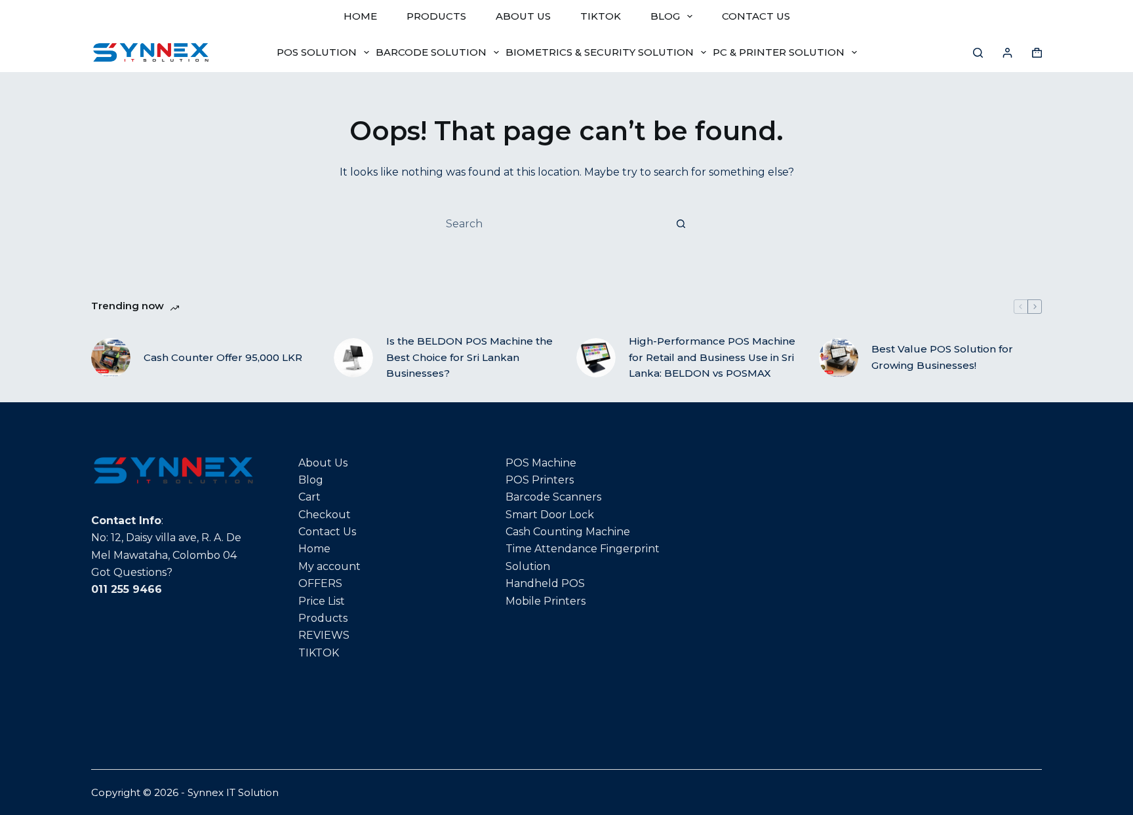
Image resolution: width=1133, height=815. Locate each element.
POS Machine (541, 463)
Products (323, 618)
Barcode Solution (431, 52)
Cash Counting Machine (568, 531)
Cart (309, 497)
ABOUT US (523, 16)
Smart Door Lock (550, 514)
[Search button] (680, 223)
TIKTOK (600, 16)
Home (314, 548)
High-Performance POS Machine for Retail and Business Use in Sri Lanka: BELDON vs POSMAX (712, 357)
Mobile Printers (546, 601)
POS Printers (540, 480)
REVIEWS (323, 635)
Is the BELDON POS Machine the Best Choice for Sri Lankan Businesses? (469, 357)
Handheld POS (545, 583)
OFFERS (320, 583)
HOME (360, 16)
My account (329, 566)
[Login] (1007, 53)
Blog (310, 480)
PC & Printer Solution (779, 52)
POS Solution (317, 52)
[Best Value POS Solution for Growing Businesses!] (838, 357)
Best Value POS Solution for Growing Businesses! (942, 357)
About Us (323, 463)
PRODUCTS (436, 16)
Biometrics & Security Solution (600, 52)
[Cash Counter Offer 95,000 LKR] (110, 357)
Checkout (324, 514)
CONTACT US (756, 16)
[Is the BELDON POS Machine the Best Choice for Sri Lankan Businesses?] (353, 357)
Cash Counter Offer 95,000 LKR (223, 357)
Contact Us (327, 531)
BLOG (665, 16)
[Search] (978, 53)
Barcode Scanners (553, 497)
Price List (321, 601)
